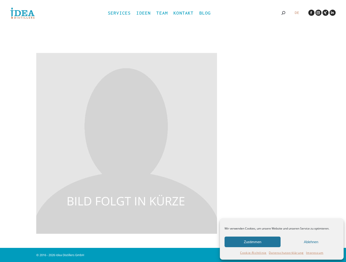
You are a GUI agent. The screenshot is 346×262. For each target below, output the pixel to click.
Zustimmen (252, 242)
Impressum (314, 253)
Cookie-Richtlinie (253, 253)
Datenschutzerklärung (286, 253)
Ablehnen (311, 242)
